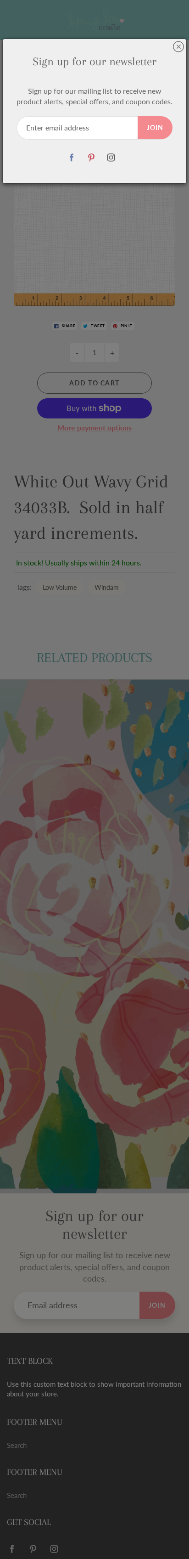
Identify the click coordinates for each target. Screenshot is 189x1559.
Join (155, 127)
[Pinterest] (91, 158)
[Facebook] (72, 158)
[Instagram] (111, 158)
